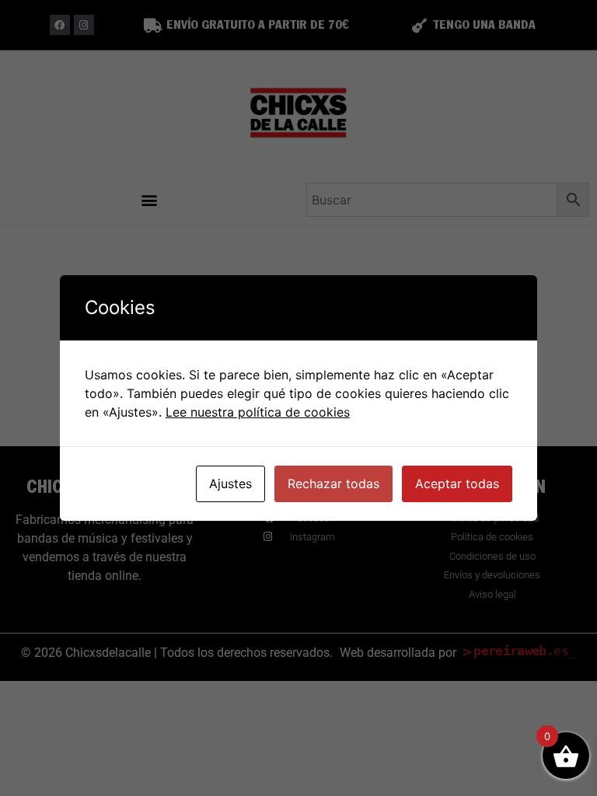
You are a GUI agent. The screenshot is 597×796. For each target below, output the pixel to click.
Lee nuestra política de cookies (258, 412)
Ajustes (230, 483)
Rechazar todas (333, 483)
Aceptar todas (457, 483)
